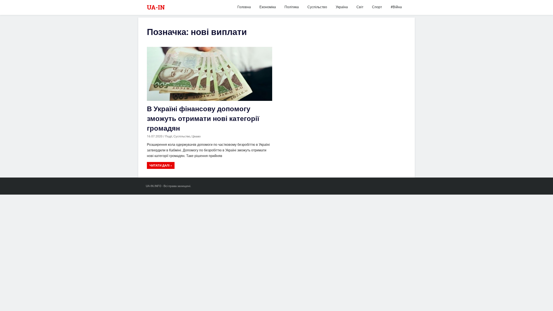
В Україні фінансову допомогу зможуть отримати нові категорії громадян (203, 118)
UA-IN (156, 7)
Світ (359, 7)
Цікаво (196, 136)
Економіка (267, 7)
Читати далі (159, 165)
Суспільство (317, 7)
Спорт (377, 7)
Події (168, 136)
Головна (244, 7)
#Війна (396, 7)
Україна (342, 7)
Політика (291, 7)
